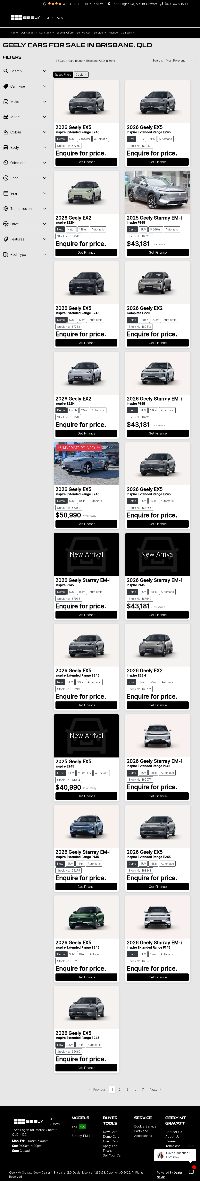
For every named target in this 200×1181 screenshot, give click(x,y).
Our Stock (45, 32)
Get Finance (87, 162)
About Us (172, 1136)
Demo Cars (111, 1136)
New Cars (110, 1132)
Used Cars (110, 1141)
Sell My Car (84, 32)
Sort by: (158, 60)
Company (126, 32)
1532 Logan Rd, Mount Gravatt (134, 4)
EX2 (75, 1126)
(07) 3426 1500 (176, 4)
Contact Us (173, 1132)
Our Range (27, 32)
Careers (171, 1141)
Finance (113, 32)
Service (98, 32)
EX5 (74, 1131)
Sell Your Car (112, 1155)
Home (14, 32)
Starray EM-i (81, 1136)
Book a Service (145, 1126)
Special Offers (65, 32)
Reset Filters (63, 74)
